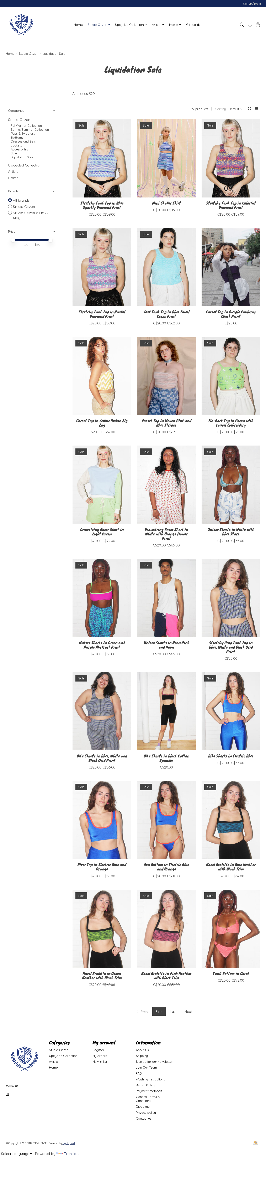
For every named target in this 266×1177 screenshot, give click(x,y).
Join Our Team (146, 1067)
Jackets (16, 145)
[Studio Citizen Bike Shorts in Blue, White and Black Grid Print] (102, 711)
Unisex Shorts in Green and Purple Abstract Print (102, 645)
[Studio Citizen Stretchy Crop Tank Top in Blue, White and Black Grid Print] (231, 598)
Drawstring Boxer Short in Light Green (102, 531)
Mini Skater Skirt (166, 203)
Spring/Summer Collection (30, 130)
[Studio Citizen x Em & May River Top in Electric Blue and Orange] (102, 820)
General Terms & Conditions (148, 1099)
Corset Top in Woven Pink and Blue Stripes (166, 423)
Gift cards (193, 25)
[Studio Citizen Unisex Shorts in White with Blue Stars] (231, 485)
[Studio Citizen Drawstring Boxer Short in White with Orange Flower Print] (166, 485)
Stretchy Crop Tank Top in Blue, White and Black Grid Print (231, 647)
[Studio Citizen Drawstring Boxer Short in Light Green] (102, 485)
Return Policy (145, 1085)
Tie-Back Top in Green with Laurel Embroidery (231, 423)
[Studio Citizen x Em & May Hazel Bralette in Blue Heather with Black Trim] (231, 820)
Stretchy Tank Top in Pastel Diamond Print (102, 314)
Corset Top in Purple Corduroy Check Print (231, 314)
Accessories (19, 149)
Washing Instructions (150, 1079)
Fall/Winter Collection (26, 126)
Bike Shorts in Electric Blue (230, 756)
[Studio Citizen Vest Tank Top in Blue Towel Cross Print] (166, 267)
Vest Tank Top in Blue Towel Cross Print (166, 314)
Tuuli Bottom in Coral (231, 973)
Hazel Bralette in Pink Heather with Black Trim (166, 975)
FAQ (139, 1073)
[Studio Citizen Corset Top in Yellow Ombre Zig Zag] (102, 376)
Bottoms (17, 137)
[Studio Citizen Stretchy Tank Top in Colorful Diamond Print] (231, 158)
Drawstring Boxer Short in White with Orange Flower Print (166, 533)
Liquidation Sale (22, 157)
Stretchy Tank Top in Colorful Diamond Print (230, 205)
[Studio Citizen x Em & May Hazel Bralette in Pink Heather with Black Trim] (166, 929)
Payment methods (149, 1091)
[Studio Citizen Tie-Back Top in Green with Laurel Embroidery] (231, 376)
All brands (21, 200)
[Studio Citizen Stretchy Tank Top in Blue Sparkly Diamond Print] (102, 158)
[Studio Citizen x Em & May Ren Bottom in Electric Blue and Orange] (166, 820)
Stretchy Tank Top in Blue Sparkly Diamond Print (101, 205)
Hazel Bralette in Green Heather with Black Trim (102, 975)
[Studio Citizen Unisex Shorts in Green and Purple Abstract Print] (102, 598)
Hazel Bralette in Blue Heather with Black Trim (231, 867)
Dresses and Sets (23, 141)
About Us (142, 1050)
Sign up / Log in (252, 3)
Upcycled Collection (24, 165)
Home (78, 25)
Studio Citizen (28, 54)
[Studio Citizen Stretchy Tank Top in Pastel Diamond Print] (102, 267)
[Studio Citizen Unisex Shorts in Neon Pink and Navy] (166, 598)
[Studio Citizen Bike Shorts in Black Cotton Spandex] (166, 711)
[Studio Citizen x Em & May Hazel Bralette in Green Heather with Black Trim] (102, 929)
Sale (14, 153)
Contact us (143, 1118)
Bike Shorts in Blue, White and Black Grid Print (102, 758)
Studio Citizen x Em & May (30, 215)
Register (98, 1050)
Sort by (220, 109)
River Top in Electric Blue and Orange (102, 867)
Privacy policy (146, 1113)
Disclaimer (143, 1107)
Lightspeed (69, 1143)
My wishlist (99, 1062)
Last (173, 1011)
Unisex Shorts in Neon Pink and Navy (166, 645)
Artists (13, 171)
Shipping (142, 1056)
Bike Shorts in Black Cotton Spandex (166, 758)
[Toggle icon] (242, 25)
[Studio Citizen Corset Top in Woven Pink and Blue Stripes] (166, 376)
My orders (99, 1056)
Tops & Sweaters (23, 133)
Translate (72, 1153)
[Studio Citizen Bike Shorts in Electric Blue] (231, 711)
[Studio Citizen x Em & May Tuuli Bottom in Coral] (231, 929)
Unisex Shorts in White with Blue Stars (230, 531)
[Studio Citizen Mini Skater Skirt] (166, 158)
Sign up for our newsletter (154, 1062)
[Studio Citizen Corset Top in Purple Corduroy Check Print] (231, 267)
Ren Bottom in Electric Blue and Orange (166, 867)
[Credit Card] (255, 1143)
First (159, 1011)
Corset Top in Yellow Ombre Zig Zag (102, 423)
